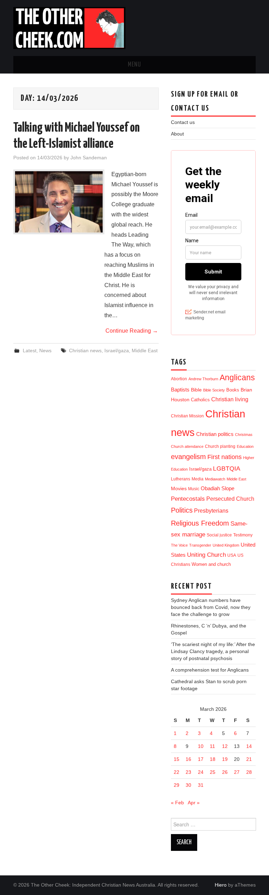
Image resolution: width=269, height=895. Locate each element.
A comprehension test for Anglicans (210, 670)
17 (201, 759)
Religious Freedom (200, 523)
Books (232, 390)
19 (225, 759)
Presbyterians (211, 510)
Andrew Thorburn (203, 379)
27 (237, 772)
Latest (29, 350)
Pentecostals (188, 498)
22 (176, 772)
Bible (196, 390)
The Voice (179, 545)
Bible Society (214, 390)
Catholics (200, 399)
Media (198, 479)
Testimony (243, 535)
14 (249, 746)
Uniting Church (206, 554)
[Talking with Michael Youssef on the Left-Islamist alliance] (59, 202)
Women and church (211, 564)
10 (201, 746)
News (45, 350)
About (177, 134)
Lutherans (180, 479)
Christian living (229, 399)
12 (225, 746)
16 (188, 759)
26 (225, 772)
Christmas (244, 434)
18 (212, 759)
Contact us (183, 122)
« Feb (177, 802)
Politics (182, 510)
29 (176, 785)
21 (249, 759)
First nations (224, 456)
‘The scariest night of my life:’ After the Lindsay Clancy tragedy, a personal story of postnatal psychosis (213, 651)
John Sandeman (88, 157)
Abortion (179, 378)
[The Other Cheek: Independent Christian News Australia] (69, 27)
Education (245, 446)
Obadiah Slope (217, 488)
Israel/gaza (116, 350)
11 (212, 746)
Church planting (220, 446)
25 (212, 772)
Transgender (200, 545)
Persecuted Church (230, 499)
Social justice (219, 535)
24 (201, 772)
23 (188, 772)
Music (193, 488)
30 (188, 785)
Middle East (145, 350)
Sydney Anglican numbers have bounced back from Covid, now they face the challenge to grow (210, 607)
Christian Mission (187, 416)
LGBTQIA (226, 468)
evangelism (188, 456)
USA (231, 555)
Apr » (194, 802)
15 (176, 759)
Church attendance (187, 446)
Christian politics (215, 434)
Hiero (221, 885)
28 (249, 772)
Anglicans (237, 377)
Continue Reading (131, 331)
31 (201, 785)
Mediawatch (215, 479)
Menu (134, 65)
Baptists (180, 390)
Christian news (85, 350)
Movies (179, 488)
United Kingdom (226, 545)
